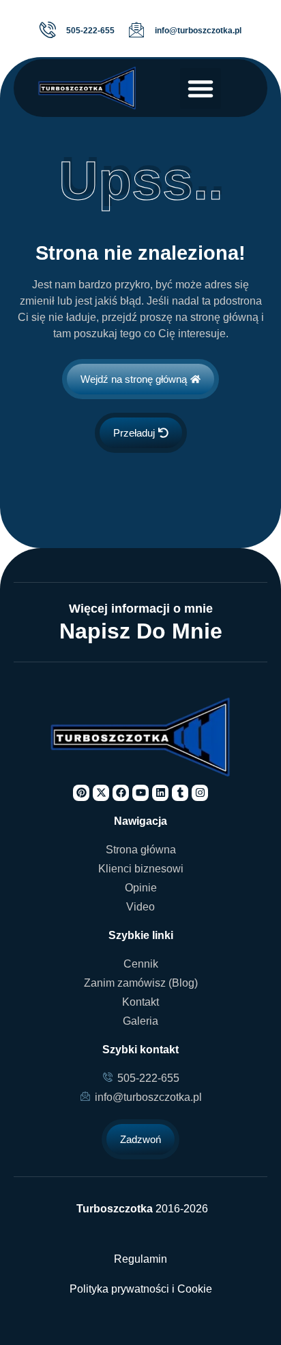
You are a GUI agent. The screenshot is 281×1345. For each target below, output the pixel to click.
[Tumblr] (180, 793)
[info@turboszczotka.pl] (136, 30)
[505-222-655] (48, 30)
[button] (200, 88)
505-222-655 (90, 30)
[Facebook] (121, 793)
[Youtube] (140, 793)
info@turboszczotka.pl (198, 30)
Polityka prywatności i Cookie (141, 1289)
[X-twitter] (101, 793)
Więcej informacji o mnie (141, 608)
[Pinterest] (81, 793)
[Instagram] (200, 793)
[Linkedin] (160, 793)
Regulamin (140, 1259)
